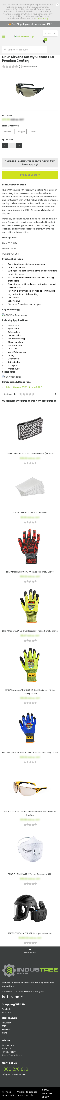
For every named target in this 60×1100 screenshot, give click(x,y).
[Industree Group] (24, 36)
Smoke (7, 131)
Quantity (7, 139)
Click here (7, 991)
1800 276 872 (15, 1069)
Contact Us (9, 1063)
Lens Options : (10, 125)
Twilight (20, 131)
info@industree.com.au (14, 1074)
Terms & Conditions (12, 1055)
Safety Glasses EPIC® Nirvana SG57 (24, 387)
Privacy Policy (8, 1051)
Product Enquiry (30, 174)
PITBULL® (6, 1029)
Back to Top (30, 952)
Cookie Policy (41, 18)
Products (6, 1009)
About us (6, 1048)
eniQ (4, 1032)
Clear (33, 131)
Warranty (6, 1012)
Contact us (8, 1045)
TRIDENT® (6, 1022)
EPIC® (5, 1026)
